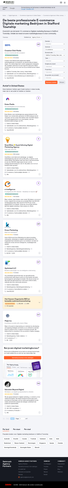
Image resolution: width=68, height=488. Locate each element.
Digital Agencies (13, 15)
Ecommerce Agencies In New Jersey (53, 15)
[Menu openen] (65, 2)
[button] (36, 37)
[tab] (6, 429)
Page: (17, 418)
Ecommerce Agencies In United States (30, 15)
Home (4, 15)
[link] (61, 3)
